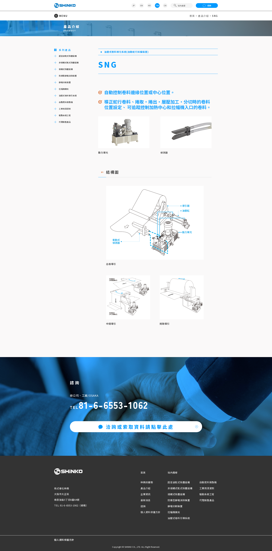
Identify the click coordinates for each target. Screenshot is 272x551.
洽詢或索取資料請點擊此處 (140, 426)
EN (141, 5)
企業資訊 (145, 494)
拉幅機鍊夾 (174, 512)
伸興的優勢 (147, 482)
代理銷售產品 (206, 500)
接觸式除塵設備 (176, 494)
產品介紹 (203, 15)
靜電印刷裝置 (175, 506)
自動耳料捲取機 (208, 482)
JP (134, 5)
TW (157, 5)
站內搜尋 (173, 472)
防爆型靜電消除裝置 (179, 500)
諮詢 (209, 5)
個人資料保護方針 (150, 512)
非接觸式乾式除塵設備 (180, 488)
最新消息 (145, 500)
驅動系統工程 (206, 494)
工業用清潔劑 (206, 488)
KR (149, 5)
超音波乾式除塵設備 (179, 482)
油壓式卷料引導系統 (179, 518)
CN (165, 5)
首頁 (192, 15)
